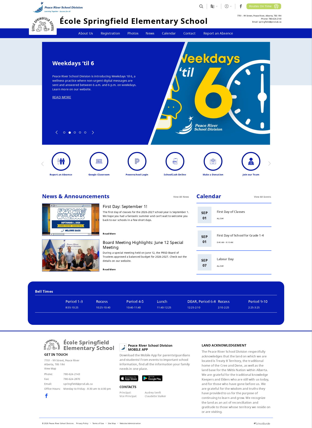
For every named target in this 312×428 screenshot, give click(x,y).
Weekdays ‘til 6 (73, 63)
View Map (50, 368)
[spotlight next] (92, 132)
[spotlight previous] (56, 132)
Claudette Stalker (155, 396)
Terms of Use (98, 423)
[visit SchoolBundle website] (262, 423)
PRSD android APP (152, 378)
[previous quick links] (42, 163)
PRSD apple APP (129, 378)
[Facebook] (241, 6)
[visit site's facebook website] (46, 396)
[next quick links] (269, 163)
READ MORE (61, 97)
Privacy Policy (82, 423)
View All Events (262, 196)
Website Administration (130, 423)
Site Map (112, 423)
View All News (181, 196)
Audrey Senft (153, 392)
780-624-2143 (71, 374)
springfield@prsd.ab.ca (78, 384)
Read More (109, 233)
